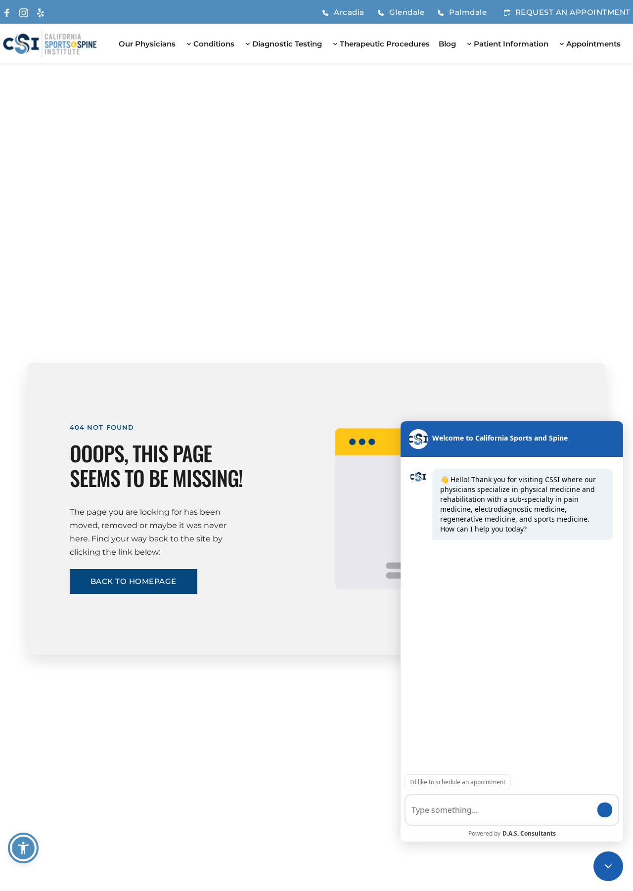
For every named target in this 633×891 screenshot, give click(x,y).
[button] (23, 848)
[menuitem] (147, 44)
